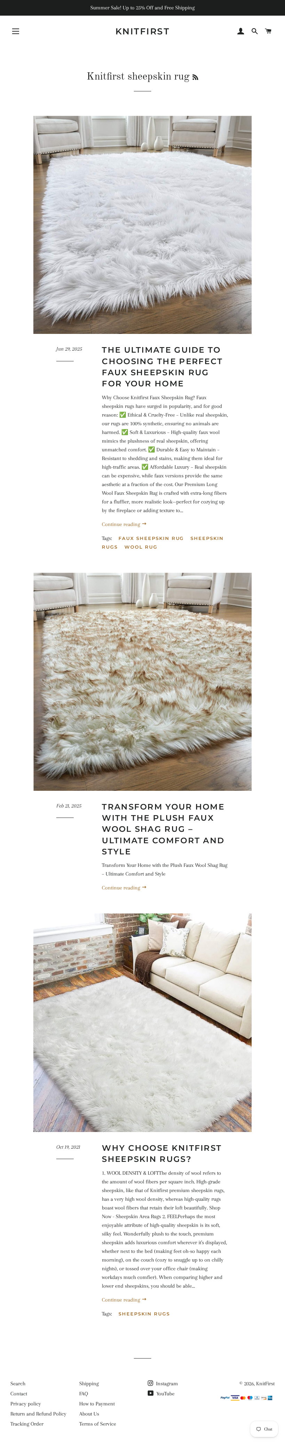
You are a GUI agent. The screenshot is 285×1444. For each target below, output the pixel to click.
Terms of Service (97, 1424)
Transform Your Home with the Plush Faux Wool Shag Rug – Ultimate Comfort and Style (163, 829)
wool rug (140, 547)
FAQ (83, 1393)
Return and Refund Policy (38, 1414)
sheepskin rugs (144, 1313)
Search (17, 1383)
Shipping (89, 1383)
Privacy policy (25, 1404)
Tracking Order (26, 1424)
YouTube (164, 1393)
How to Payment (97, 1404)
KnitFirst (142, 31)
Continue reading (121, 524)
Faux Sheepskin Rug (151, 538)
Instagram (166, 1383)
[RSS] (195, 78)
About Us (89, 1414)
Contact (18, 1393)
